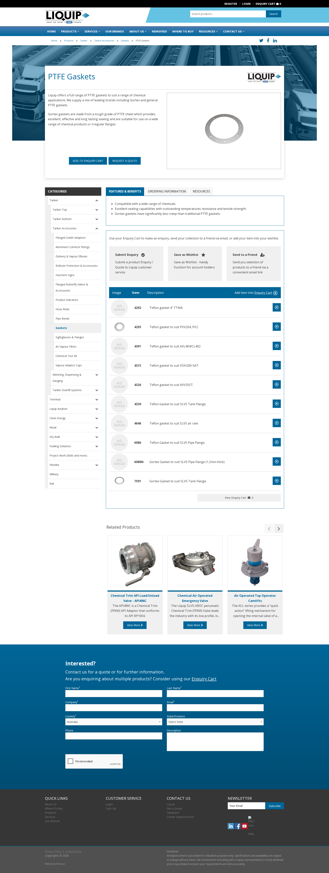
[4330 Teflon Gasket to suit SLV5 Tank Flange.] (119, 404)
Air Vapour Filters (66, 346)
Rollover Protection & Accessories (77, 265)
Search (273, 14)
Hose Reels (62, 309)
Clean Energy (57, 418)
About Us (136, 31)
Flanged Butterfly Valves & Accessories (72, 287)
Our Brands (114, 31)
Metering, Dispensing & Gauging (67, 378)
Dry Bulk (55, 437)
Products (69, 31)
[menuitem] (57, 40)
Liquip (171, 804)
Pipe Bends (62, 318)
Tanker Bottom (62, 219)
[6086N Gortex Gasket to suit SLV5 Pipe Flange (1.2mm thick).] (119, 461)
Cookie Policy (73, 851)
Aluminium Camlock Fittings (73, 247)
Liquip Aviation (58, 409)
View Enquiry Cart (239, 497)
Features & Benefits (125, 191)
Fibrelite (54, 465)
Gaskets (125, 40)
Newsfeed (159, 31)
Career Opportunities (180, 817)
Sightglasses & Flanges (70, 337)
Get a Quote (174, 808)
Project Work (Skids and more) (68, 455)
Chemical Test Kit (66, 356)
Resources (207, 31)
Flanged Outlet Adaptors (71, 237)
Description (174, 730)
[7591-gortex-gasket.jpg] (224, 131)
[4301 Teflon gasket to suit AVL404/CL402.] (119, 346)
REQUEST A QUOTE (124, 161)
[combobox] (228, 13)
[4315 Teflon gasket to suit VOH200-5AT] (119, 365)
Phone (69, 730)
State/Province (176, 716)
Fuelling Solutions (60, 446)
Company (71, 702)
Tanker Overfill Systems (67, 390)
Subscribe (275, 806)
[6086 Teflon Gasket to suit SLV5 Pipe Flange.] (119, 442)
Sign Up (111, 808)
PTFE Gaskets (142, 40)
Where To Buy (53, 808)
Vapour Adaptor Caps (69, 365)
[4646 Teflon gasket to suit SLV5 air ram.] (119, 423)
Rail (52, 483)
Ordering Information (167, 191)
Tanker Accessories (104, 40)
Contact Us (232, 31)
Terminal (55, 399)
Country (70, 716)
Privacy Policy (53, 851)
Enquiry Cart (265, 4)
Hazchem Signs (65, 275)
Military (54, 474)
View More (134, 625)
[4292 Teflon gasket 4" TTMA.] (119, 307)
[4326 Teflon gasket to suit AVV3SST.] (119, 384)
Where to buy (183, 31)
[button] (269, 528)
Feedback (173, 812)
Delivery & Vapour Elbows (71, 256)
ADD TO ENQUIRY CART (88, 161)
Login (109, 804)
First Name (72, 688)
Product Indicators (67, 300)
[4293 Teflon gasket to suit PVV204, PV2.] (119, 327)
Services (91, 31)
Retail (53, 427)
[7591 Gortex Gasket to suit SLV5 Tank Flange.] (119, 481)
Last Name (174, 688)
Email (171, 702)
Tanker (83, 40)
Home (51, 31)
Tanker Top (60, 209)
